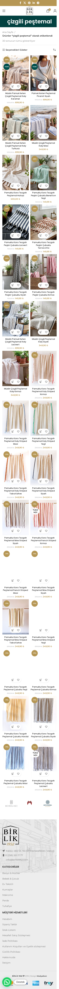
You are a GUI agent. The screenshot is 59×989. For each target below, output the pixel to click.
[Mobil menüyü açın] (4, 11)
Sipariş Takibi (9, 910)
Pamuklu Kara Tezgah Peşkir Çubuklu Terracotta (42, 239)
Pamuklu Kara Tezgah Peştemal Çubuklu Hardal (15, 717)
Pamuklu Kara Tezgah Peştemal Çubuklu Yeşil (15, 667)
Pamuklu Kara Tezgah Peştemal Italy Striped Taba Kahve (15, 477)
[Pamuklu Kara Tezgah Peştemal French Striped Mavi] (15, 550)
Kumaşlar (7, 875)
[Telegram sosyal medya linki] (37, 2)
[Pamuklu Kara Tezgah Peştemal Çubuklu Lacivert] (41, 743)
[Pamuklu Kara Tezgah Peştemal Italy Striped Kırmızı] (41, 358)
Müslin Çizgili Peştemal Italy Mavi (41, 141)
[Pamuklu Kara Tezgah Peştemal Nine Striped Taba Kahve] (15, 599)
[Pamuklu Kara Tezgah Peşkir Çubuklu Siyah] (15, 265)
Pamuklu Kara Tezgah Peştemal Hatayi (15, 189)
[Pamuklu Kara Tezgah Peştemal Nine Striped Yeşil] (41, 599)
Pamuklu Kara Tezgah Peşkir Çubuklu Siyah (15, 285)
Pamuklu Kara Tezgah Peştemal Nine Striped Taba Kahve (15, 621)
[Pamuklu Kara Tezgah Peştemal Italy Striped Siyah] (41, 454)
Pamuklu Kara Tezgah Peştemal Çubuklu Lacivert (42, 765)
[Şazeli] (11, 785)
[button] (12, 85)
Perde (5, 886)
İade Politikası (10, 927)
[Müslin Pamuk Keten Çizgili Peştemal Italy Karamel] (15, 72)
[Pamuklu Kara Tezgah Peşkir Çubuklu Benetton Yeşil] (41, 168)
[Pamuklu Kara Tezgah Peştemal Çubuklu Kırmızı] (41, 647)
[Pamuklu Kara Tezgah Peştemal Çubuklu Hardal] (15, 695)
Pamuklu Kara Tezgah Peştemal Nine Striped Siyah (15, 525)
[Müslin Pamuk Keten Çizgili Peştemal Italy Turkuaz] (15, 120)
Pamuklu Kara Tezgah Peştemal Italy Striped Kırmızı (41, 380)
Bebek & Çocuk (10, 865)
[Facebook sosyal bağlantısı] (19, 2)
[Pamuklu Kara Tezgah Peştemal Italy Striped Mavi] (15, 406)
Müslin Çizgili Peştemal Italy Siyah (41, 331)
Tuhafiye (7, 892)
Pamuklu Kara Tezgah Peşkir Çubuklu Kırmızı (42, 285)
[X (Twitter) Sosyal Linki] (23, 2)
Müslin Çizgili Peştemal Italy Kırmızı (14, 379)
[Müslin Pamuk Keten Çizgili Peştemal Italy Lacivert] (15, 310)
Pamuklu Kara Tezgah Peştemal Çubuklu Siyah (41, 716)
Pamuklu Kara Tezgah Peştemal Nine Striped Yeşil (41, 621)
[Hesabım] (53, 11)
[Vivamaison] (45, 785)
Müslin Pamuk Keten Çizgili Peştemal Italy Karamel (14, 94)
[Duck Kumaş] (28, 785)
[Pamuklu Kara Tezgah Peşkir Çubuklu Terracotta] (41, 216)
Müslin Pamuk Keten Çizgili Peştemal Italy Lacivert (14, 332)
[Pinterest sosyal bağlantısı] (28, 2)
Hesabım (7, 905)
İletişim (6, 949)
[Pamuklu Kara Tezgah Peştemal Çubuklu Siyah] (41, 695)
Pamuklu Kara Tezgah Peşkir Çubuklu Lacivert (15, 237)
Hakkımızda (8, 943)
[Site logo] (28, 10)
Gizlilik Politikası (11, 938)
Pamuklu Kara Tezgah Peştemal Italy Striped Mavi (15, 428)
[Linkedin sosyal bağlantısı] (32, 2)
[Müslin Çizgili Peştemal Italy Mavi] (41, 120)
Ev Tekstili (7, 870)
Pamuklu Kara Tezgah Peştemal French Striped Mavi (15, 573)
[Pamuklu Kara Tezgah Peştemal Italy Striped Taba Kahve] (15, 454)
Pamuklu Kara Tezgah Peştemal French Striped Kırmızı (41, 525)
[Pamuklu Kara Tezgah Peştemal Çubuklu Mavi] (15, 743)
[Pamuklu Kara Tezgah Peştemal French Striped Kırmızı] (41, 502)
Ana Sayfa (7, 32)
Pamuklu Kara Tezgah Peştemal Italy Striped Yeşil (41, 428)
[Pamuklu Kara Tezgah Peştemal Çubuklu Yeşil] (15, 647)
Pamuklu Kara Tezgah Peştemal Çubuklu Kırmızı (42, 669)
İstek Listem (9, 916)
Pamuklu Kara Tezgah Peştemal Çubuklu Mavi (15, 764)
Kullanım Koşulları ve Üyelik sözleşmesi (24, 932)
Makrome (7, 881)
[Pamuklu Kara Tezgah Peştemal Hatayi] (15, 168)
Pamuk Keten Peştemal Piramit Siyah (42, 93)
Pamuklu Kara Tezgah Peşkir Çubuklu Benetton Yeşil (41, 191)
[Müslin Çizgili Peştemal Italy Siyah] (41, 310)
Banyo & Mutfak (11, 859)
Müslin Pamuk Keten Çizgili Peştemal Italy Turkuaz (14, 142)
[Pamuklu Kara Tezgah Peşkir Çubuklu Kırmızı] (41, 265)
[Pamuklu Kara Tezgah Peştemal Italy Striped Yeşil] (41, 406)
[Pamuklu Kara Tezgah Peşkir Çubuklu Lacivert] (15, 216)
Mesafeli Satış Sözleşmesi (16, 921)
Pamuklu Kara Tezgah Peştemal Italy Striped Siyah (41, 477)
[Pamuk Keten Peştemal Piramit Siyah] (41, 72)
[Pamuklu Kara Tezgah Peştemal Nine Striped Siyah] (15, 502)
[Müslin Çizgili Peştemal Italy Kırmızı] (15, 358)
